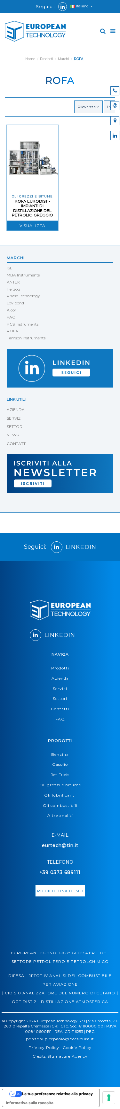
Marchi (16, 257)
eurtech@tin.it (60, 845)
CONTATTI (17, 443)
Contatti (60, 708)
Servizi (60, 688)
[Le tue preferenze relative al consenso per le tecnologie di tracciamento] (109, 1098)
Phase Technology (23, 295)
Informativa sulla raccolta (29, 1102)
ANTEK (13, 282)
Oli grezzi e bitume (60, 784)
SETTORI (15, 426)
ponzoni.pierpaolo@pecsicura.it (60, 1038)
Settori (60, 698)
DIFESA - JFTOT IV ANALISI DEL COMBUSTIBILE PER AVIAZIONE (60, 980)
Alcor (11, 310)
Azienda (60, 678)
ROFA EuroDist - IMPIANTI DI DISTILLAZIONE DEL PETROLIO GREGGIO (32, 208)
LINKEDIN (81, 547)
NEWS (13, 434)
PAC (11, 317)
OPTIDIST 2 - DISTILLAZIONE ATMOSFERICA (60, 1001)
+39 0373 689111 (60, 872)
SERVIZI (14, 418)
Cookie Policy (77, 1047)
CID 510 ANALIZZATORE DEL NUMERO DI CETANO (60, 993)
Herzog (13, 289)
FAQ (60, 719)
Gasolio (60, 764)
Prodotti (60, 668)
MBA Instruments (23, 275)
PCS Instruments (22, 324)
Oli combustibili (60, 805)
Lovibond (15, 303)
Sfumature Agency (67, 1056)
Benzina (60, 754)
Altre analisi (60, 815)
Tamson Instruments (26, 338)
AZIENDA (16, 409)
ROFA (12, 330)
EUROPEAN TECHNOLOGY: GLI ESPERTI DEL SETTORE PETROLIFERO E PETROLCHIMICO (60, 957)
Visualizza (32, 225)
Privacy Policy (43, 1047)
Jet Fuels (60, 774)
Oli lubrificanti (60, 795)
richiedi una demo (60, 890)
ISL (9, 268)
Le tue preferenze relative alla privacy (57, 1093)
